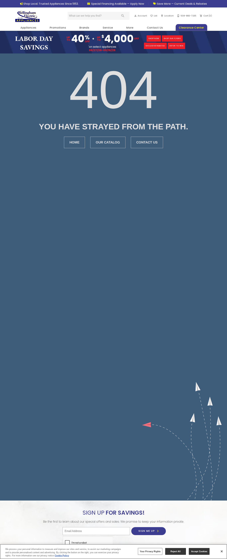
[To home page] (27, 16)
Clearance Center (191, 28)
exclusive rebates (155, 46)
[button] (135, 16)
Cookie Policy (62, 555)
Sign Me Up (147, 531)
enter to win (176, 46)
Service (108, 28)
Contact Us (155, 28)
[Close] (221, 551)
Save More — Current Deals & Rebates (181, 4)
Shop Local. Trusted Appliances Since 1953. (50, 4)
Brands (84, 28)
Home (74, 142)
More (129, 28)
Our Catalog (108, 142)
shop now (153, 38)
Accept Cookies (199, 551)
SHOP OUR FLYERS (172, 38)
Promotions (58, 28)
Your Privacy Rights (150, 551)
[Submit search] (122, 16)
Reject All (175, 551)
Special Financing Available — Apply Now (117, 4)
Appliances (28, 28)
